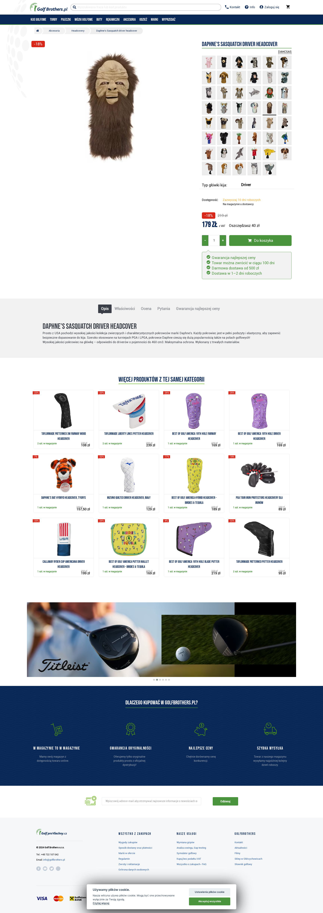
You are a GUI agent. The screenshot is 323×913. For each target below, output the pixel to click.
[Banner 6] (169, 680)
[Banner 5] (166, 680)
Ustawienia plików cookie (209, 891)
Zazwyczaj (242, 200)
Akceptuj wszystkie (209, 901)
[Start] (38, 31)
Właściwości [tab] (125, 308)
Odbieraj (225, 801)
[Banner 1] (154, 680)
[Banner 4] (163, 680)
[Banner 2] (157, 680)
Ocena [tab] (146, 308)
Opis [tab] (105, 308)
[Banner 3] (160, 680)
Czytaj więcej (101, 903)
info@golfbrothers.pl (54, 859)
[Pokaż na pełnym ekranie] (35, 54)
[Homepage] (48, 7)
